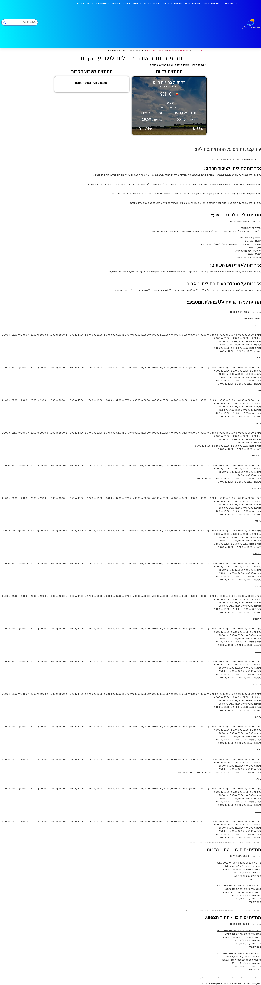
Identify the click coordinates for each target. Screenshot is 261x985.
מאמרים (80, 3)
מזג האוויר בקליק (200, 50)
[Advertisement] (138, 27)
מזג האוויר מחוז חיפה (151, 3)
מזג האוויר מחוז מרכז (210, 3)
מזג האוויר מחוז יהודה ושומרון (108, 3)
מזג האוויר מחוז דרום (229, 3)
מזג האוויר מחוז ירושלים (131, 3)
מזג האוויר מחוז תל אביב (172, 3)
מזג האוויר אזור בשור (157, 50)
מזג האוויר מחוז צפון (192, 3)
